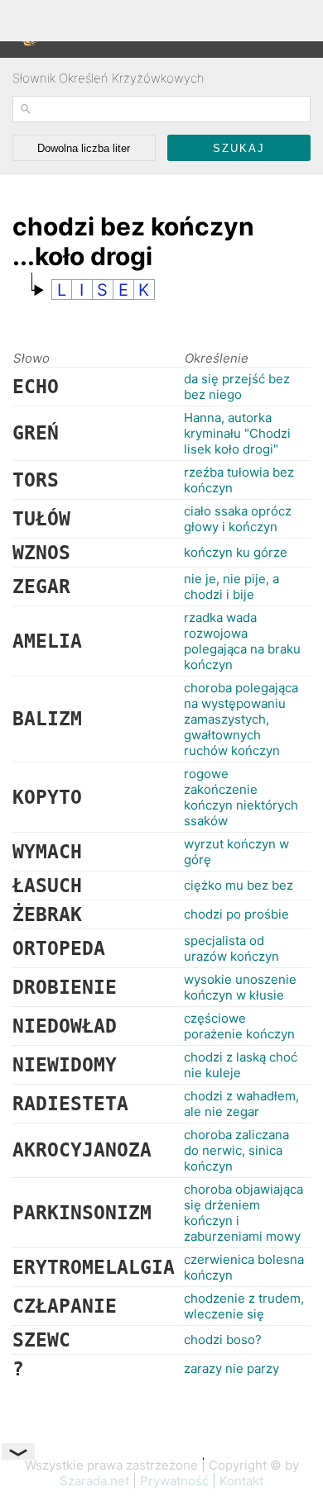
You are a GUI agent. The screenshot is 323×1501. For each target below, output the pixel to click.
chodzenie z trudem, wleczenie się (244, 1306)
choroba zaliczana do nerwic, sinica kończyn (236, 1150)
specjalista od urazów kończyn (231, 948)
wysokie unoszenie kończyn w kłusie (240, 987)
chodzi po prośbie (236, 914)
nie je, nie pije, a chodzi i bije (231, 586)
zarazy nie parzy (231, 1368)
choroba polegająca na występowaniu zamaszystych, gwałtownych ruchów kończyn (241, 719)
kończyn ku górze (235, 552)
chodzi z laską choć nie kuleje (240, 1065)
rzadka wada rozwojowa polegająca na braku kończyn (242, 641)
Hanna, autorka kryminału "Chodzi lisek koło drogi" (237, 433)
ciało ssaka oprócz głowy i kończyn (238, 518)
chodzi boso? (223, 1339)
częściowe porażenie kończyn (239, 1026)
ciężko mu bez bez (238, 885)
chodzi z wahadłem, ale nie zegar (241, 1103)
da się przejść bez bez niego (237, 386)
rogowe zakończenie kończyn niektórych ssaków (241, 797)
